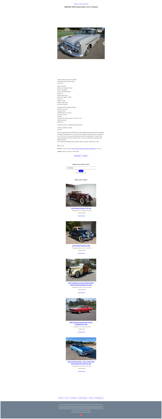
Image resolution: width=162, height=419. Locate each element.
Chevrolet (61, 397)
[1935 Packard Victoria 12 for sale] (81, 206)
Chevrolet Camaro (99, 397)
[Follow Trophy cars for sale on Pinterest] (81, 415)
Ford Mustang (73, 397)
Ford (66, 397)
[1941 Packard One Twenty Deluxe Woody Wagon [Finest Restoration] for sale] (81, 281)
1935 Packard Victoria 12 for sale (81, 208)
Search (81, 170)
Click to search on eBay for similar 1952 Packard (83, 148)
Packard (85, 155)
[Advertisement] (81, 18)
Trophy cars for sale (81, 4)
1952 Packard (77, 155)
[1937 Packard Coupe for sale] (81, 243)
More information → (82, 215)
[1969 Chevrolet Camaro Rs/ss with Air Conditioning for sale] (81, 320)
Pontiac (90, 397)
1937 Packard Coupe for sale (81, 245)
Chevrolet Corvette (82, 397)
